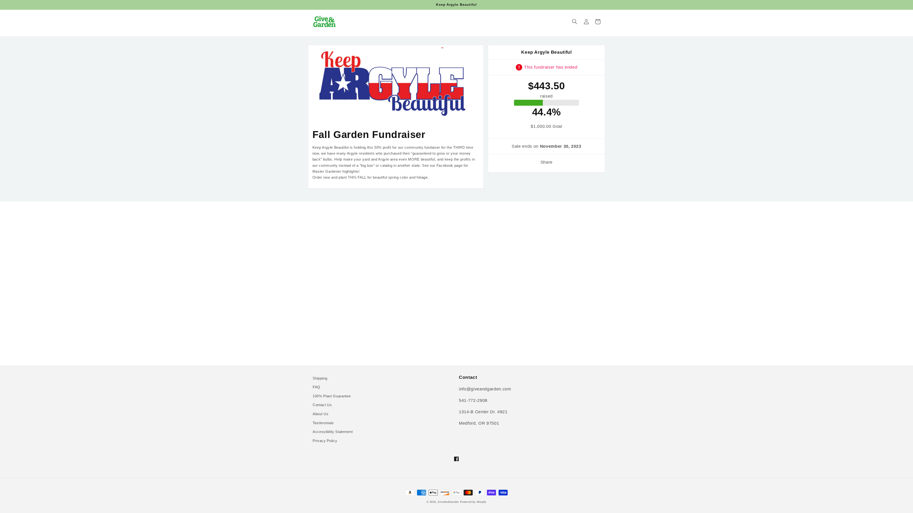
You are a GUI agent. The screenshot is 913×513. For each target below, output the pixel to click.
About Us (320, 414)
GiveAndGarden (448, 501)
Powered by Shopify (473, 501)
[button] (574, 21)
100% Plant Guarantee (332, 396)
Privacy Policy (325, 441)
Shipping (320, 378)
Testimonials (323, 423)
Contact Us (322, 405)
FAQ (316, 387)
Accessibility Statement (333, 432)
